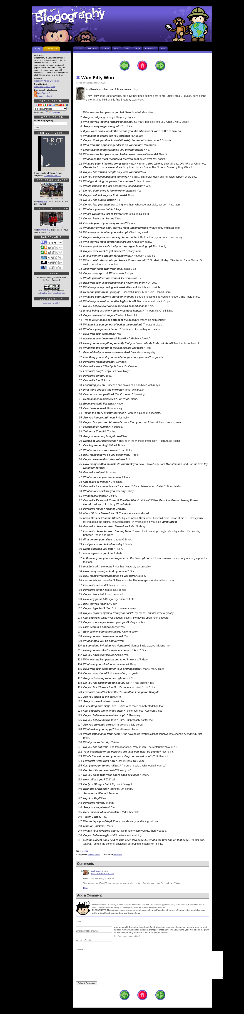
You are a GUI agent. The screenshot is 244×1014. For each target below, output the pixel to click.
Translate (56, 112)
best (117, 48)
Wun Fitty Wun (95, 77)
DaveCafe (52, 48)
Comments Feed (44, 96)
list (163, 48)
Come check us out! (52, 175)
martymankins (97, 871)
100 (127, 48)
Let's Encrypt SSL (50, 303)
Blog (38, 48)
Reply (85, 888)
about (105, 48)
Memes (85, 851)
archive (92, 48)
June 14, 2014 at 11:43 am (102, 874)
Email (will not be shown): (87, 931)
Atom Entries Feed (45, 93)
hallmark (150, 48)
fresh (79, 48)
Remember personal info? (129, 936)
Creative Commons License (52, 293)
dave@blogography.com (44, 86)
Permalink (117, 855)
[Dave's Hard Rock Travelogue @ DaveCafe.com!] (51, 198)
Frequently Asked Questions (46, 81)
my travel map (44, 230)
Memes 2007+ (94, 855)
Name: (79, 921)
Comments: (81, 949)
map (137, 48)
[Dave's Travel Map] (51, 226)
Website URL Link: (84, 940)
